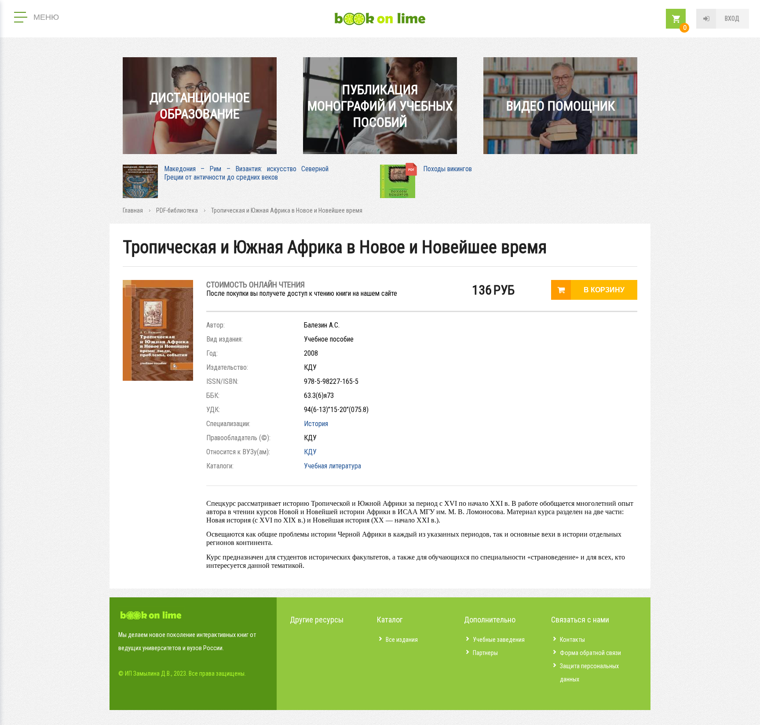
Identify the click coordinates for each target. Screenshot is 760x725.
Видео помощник (560, 106)
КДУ (310, 452)
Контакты (572, 639)
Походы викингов (447, 169)
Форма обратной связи (590, 652)
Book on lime (380, 19)
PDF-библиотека (177, 210)
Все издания (402, 639)
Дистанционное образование (200, 105)
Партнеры (485, 652)
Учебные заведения (499, 639)
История (316, 424)
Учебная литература (332, 466)
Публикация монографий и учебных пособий (380, 106)
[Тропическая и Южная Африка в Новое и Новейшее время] (158, 378)
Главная (133, 210)
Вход (732, 18)
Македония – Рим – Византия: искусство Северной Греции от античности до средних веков (246, 173)
